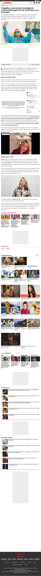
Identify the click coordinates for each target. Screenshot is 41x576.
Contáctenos (22, 562)
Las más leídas (5, 388)
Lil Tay (3, 248)
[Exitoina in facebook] (36, 2)
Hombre (31, 559)
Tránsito (26, 564)
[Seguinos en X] (39, 2)
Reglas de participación (17, 564)
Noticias (14, 559)
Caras (9, 559)
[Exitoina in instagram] (34, 2)
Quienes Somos (15, 562)
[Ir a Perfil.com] (37, 1)
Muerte (8, 248)
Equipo (34, 562)
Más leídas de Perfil (6, 437)
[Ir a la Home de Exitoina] (8, 3)
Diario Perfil (4, 559)
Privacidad (29, 562)
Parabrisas (37, 559)
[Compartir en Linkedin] (36, 64)
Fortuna (25, 559)
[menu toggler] (2, 2)
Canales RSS (7, 562)
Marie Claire (20, 559)
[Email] (38, 65)
